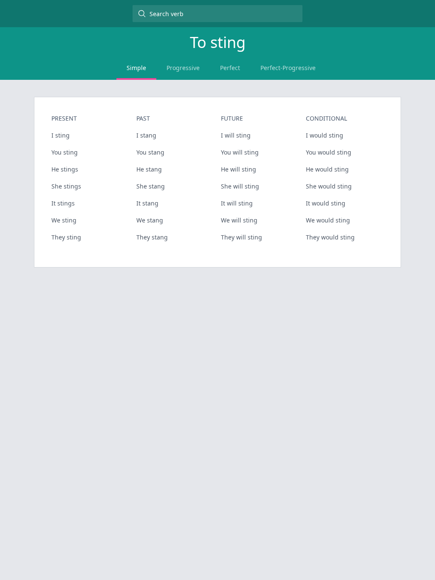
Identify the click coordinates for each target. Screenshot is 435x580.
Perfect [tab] (230, 68)
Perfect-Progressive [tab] (288, 68)
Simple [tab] (136, 68)
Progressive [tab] (183, 68)
